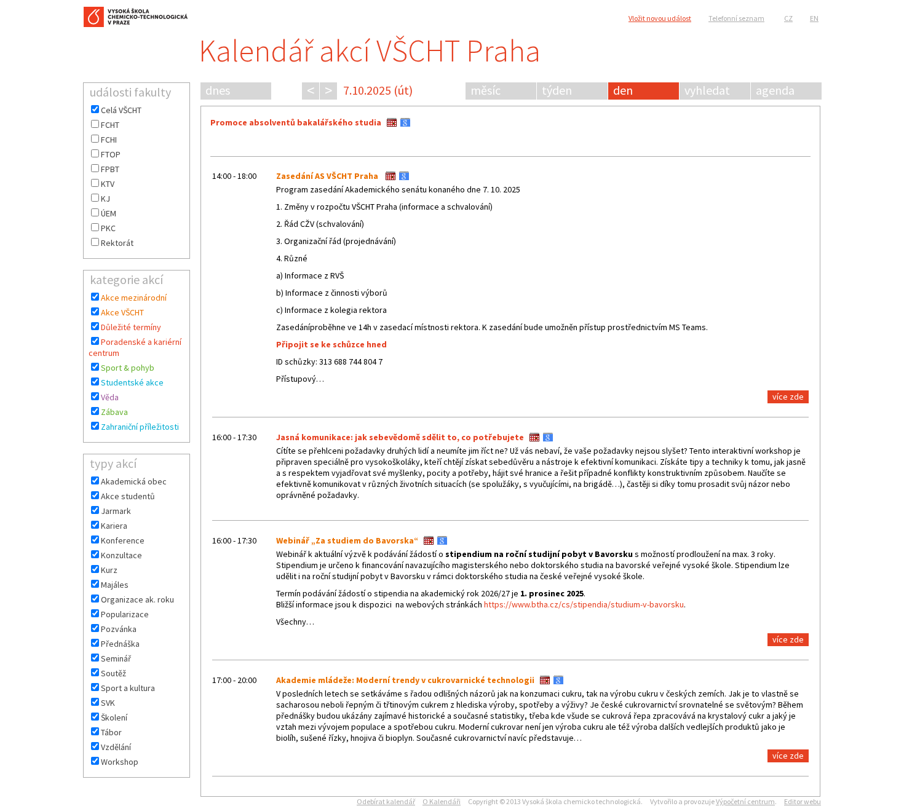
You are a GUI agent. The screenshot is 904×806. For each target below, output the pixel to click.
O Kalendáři (441, 801)
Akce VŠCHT (122, 312)
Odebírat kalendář (386, 801)
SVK (108, 702)
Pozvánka (119, 628)
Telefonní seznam (736, 18)
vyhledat (707, 90)
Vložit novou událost (659, 18)
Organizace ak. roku (137, 599)
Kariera (114, 525)
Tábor (111, 732)
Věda (110, 397)
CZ (788, 18)
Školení (114, 717)
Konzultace (121, 555)
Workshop (119, 761)
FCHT (110, 124)
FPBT (110, 169)
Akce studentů (128, 496)
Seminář (116, 658)
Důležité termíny (131, 327)
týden (557, 90)
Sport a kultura (128, 687)
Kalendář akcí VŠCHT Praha (370, 50)
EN (814, 18)
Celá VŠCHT (121, 110)
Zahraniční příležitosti (140, 426)
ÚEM (108, 213)
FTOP (111, 154)
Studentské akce (132, 382)
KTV (107, 183)
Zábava (114, 411)
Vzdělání (116, 747)
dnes (217, 90)
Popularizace (125, 614)
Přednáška (120, 643)
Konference (123, 540)
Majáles (115, 584)
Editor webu (802, 801)
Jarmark (116, 510)
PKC (108, 228)
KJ (105, 198)
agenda (775, 90)
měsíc (485, 90)
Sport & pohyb (127, 367)
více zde (788, 396)
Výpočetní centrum (745, 801)
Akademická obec (134, 481)
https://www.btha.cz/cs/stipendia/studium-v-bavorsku (584, 604)
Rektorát (117, 242)
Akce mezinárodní (134, 297)
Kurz (109, 569)
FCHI (109, 139)
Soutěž (113, 673)
